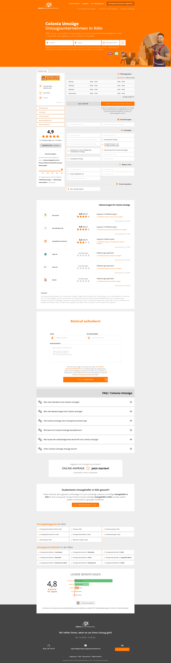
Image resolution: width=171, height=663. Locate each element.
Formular (85, 379)
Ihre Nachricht (55, 343)
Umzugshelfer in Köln (103, 497)
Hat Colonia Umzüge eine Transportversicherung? (65, 421)
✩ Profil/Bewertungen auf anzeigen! (110, 217)
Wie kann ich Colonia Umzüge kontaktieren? (63, 430)
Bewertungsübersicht (45, 120)
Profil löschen (59, 102)
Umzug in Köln (77, 529)
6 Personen (78, 591)
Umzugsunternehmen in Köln (82, 534)
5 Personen (78, 595)
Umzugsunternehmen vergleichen (120, 3)
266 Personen (79, 584)
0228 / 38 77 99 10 (49, 649)
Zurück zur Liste (42, 71)
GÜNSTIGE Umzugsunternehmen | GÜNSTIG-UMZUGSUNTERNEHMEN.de (49, 5)
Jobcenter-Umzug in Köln (80, 540)
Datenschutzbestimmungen (83, 374)
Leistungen (42, 112)
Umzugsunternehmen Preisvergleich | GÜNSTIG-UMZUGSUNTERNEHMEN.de (85, 624)
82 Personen (78, 588)
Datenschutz (86, 656)
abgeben (50, 145)
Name (52, 334)
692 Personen (79, 581)
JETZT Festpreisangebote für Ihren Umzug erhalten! (123, 42)
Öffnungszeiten (43, 108)
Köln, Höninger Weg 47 (77, 189)
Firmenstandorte (44, 116)
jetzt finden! (85, 505)
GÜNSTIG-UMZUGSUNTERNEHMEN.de (64, 608)
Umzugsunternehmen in (51, 552)
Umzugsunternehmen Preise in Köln (51, 529)
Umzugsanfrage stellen (122, 649)
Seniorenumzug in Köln (113, 529)
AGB (105, 373)
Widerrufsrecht (97, 656)
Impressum (73, 656)
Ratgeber (85, 3)
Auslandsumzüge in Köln (113, 534)
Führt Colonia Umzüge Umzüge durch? (60, 449)
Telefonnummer (92, 334)
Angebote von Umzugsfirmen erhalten (117, 104)
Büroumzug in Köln (46, 540)
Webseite (45, 98)
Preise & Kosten (74, 3)
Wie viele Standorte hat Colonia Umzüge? (61, 402)
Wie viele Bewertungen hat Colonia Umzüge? (63, 411)
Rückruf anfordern (44, 124)
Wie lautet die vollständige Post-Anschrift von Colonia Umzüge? (71, 439)
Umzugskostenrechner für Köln (49, 534)
